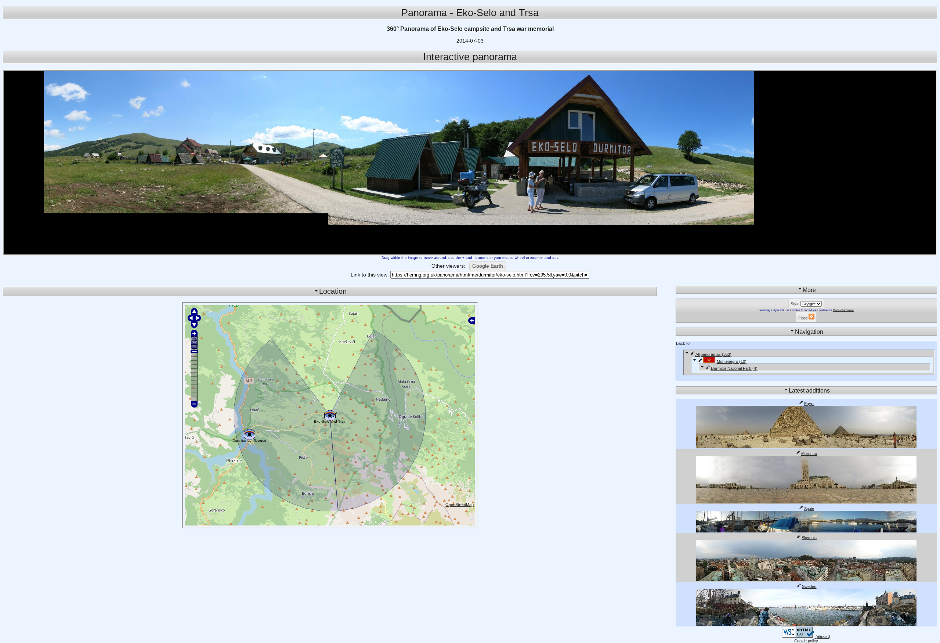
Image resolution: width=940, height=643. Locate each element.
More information (843, 310)
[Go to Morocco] (806, 502)
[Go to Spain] (806, 531)
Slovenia (809, 537)
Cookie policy (806, 641)
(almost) (822, 636)
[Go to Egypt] (806, 447)
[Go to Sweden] (806, 624)
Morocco (809, 453)
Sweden (809, 586)
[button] (487, 266)
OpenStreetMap (459, 504)
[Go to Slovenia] (806, 580)
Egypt (809, 403)
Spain (809, 508)
